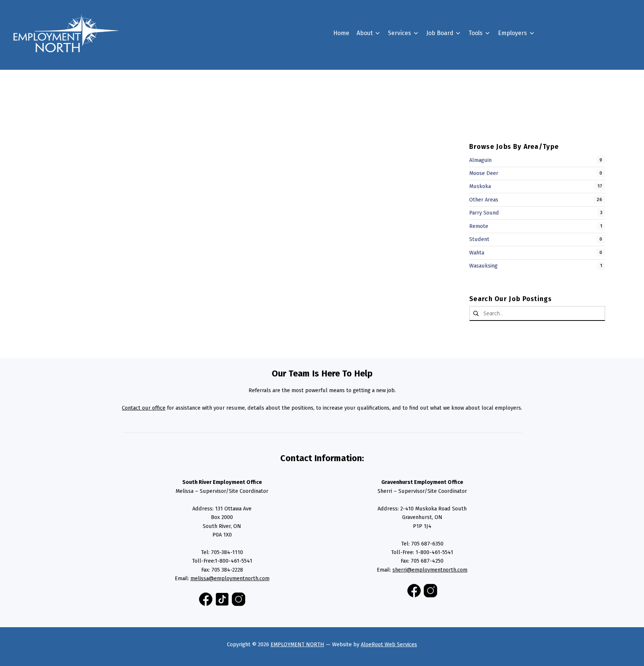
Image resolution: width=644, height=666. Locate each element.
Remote (478, 226)
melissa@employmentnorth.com (229, 578)
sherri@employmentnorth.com (429, 569)
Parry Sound (484, 212)
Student (479, 239)
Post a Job (523, 84)
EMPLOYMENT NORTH (297, 644)
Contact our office (143, 407)
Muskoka (480, 186)
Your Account (456, 118)
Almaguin (480, 160)
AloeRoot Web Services (389, 644)
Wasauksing (483, 265)
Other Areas (483, 199)
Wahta (476, 252)
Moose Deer (483, 173)
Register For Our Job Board (546, 71)
